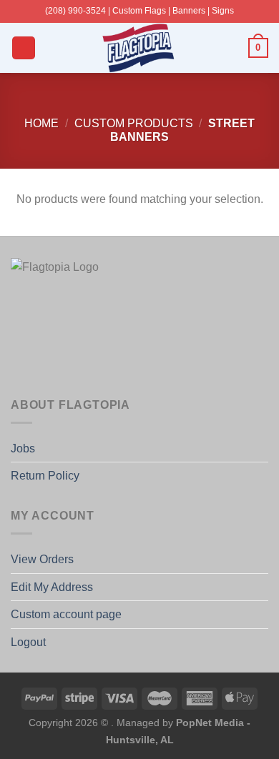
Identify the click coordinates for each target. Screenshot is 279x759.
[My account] (231, 48)
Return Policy (45, 476)
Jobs (23, 448)
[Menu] (23, 48)
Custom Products (133, 123)
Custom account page (66, 614)
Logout (28, 642)
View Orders (42, 559)
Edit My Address (52, 587)
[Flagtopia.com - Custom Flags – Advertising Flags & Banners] (139, 48)
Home (41, 123)
